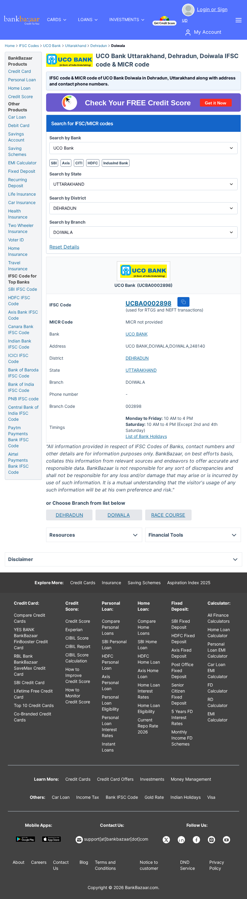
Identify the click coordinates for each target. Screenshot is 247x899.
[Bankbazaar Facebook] (197, 839)
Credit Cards (82, 582)
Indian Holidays (185, 797)
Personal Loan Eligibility (110, 702)
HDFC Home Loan (149, 659)
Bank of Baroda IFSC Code (23, 372)
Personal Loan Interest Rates (110, 726)
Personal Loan (22, 79)
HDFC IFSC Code (19, 300)
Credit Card (19, 71)
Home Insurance (17, 251)
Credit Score (20, 96)
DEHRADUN (137, 358)
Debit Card (19, 125)
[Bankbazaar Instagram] (212, 839)
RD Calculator (217, 702)
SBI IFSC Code (22, 289)
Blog (84, 862)
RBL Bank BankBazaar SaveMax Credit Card (29, 665)
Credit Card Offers (115, 779)
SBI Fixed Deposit (180, 624)
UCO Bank (52, 45)
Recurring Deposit (17, 182)
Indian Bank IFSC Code (19, 343)
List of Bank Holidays (146, 436)
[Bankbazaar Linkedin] (182, 839)
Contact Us (61, 865)
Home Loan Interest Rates (149, 690)
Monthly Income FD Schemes (181, 737)
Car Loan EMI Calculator (217, 670)
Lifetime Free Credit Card (33, 693)
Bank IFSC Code (122, 797)
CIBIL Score (77, 637)
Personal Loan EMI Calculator (217, 650)
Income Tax (87, 797)
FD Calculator (217, 687)
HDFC (93, 163)
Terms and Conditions (105, 865)
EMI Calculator (22, 162)
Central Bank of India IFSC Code (23, 413)
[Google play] (25, 839)
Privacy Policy (216, 865)
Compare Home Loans (147, 627)
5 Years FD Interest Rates (182, 717)
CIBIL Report (77, 646)
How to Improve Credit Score (77, 675)
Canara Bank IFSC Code (20, 329)
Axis (66, 163)
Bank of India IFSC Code (21, 387)
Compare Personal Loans (111, 627)
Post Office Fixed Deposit (182, 670)
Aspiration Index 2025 (189, 582)
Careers (38, 862)
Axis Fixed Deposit (181, 653)
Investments (152, 779)
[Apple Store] (51, 839)
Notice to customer (149, 865)
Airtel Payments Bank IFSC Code (18, 463)
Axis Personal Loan (110, 682)
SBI (54, 163)
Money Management (191, 779)
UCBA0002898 (148, 303)
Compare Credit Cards (29, 618)
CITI (78, 163)
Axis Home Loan (148, 673)
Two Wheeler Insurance (20, 228)
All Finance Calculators (219, 618)
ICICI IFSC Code (18, 358)
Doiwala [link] (118, 45)
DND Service (187, 865)
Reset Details (64, 247)
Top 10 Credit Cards (34, 705)
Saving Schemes (17, 151)
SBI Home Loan (147, 644)
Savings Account (16, 136)
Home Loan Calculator (219, 632)
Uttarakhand (75, 45)
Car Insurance (22, 202)
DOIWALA (119, 515)
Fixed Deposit (21, 171)
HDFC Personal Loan (110, 662)
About (18, 862)
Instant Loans (108, 746)
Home (10, 45)
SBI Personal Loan (114, 644)
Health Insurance (17, 213)
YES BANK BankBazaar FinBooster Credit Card (31, 638)
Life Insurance (22, 194)
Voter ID (16, 239)
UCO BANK (137, 333)
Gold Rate (154, 797)
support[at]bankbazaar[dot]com (116, 839)
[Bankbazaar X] (167, 839)
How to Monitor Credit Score (77, 695)
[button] (183, 302)
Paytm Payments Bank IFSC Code (18, 436)
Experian (74, 629)
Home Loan (19, 88)
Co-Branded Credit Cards (32, 716)
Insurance (111, 582)
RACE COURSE (168, 515)
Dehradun (98, 45)
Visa (211, 797)
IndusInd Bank (115, 163)
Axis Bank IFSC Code (23, 315)
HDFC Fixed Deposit (183, 638)
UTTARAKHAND (141, 370)
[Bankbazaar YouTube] (227, 839)
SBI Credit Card (29, 682)
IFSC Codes (29, 45)
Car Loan (17, 116)
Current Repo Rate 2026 (148, 725)
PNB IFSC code (23, 398)
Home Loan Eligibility (149, 708)
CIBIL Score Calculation (77, 657)
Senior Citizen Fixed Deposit (178, 693)
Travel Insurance (17, 265)
